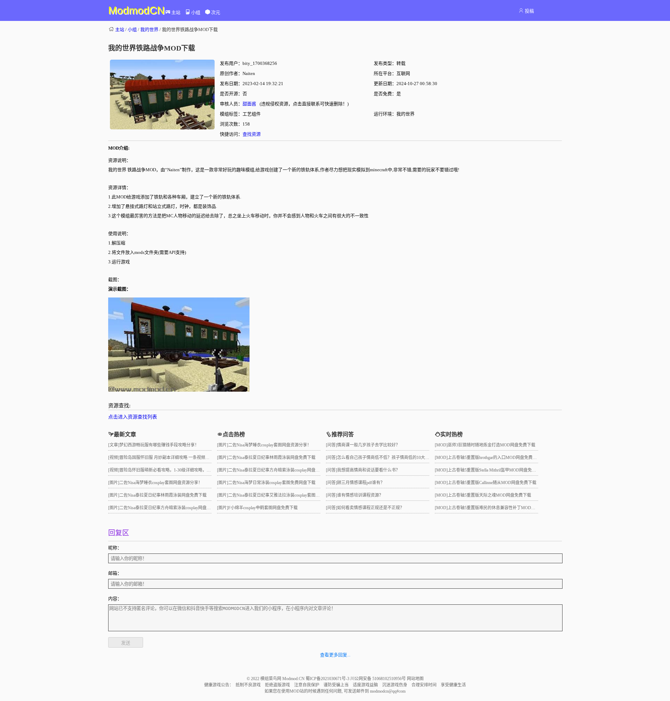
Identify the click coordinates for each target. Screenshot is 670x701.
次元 (215, 12)
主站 (175, 12)
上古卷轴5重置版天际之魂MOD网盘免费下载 (489, 495)
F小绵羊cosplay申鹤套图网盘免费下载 (263, 507)
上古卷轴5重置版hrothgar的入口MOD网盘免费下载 (494, 457)
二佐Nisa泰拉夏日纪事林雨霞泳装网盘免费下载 (163, 495)
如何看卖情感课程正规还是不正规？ (370, 507)
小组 (195, 12)
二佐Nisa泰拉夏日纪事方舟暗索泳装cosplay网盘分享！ (169, 507)
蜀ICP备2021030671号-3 (328, 678)
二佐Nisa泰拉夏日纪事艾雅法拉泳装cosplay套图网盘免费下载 (284, 495)
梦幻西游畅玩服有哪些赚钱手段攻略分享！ (159, 445)
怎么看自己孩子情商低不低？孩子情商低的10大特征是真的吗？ (395, 457)
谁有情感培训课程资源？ (360, 495)
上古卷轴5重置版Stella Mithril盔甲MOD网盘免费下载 (496, 470)
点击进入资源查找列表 (132, 417)
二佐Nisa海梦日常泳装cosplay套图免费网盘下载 (271, 482)
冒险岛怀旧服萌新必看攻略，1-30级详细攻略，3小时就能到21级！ (180, 470)
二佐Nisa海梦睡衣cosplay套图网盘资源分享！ (160, 482)
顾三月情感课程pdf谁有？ (361, 482)
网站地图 (415, 678)
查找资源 (252, 134)
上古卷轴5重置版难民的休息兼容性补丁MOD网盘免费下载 (502, 507)
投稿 (529, 11)
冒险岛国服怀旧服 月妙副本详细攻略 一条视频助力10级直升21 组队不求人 (187, 457)
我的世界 (149, 29)
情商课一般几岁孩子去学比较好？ (368, 445)
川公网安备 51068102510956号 (378, 678)
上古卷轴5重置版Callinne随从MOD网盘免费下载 (492, 482)
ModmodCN (136, 10)
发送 (125, 643)
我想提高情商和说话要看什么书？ (368, 470)
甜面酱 (249, 103)
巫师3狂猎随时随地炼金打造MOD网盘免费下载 (491, 445)
